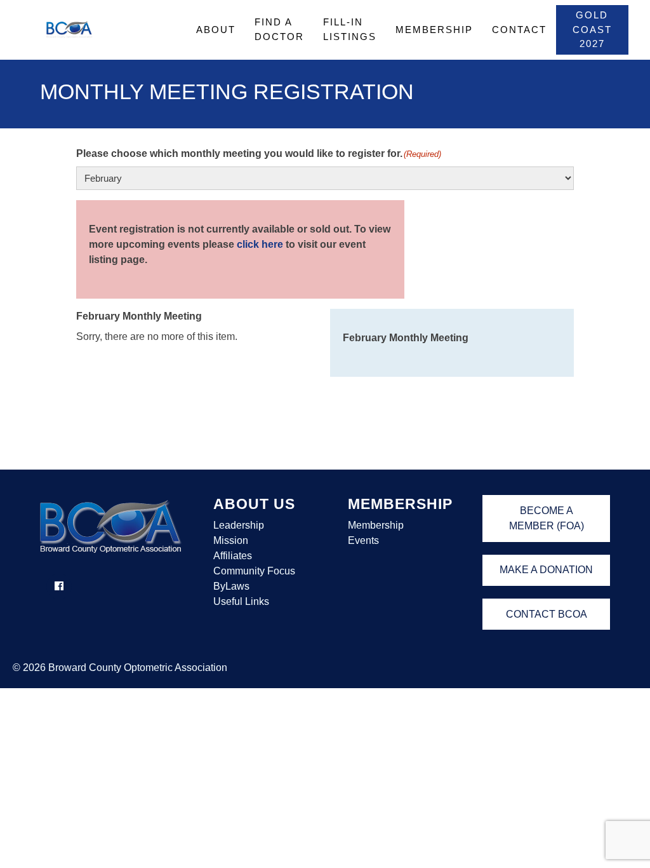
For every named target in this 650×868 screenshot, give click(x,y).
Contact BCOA (546, 614)
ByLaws (231, 586)
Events (363, 540)
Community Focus (254, 571)
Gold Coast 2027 (592, 29)
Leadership (238, 525)
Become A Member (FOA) (546, 518)
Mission (230, 540)
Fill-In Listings (349, 29)
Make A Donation (546, 569)
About (215, 29)
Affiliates (232, 555)
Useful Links (241, 601)
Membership (434, 29)
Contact (519, 29)
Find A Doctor (279, 29)
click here (260, 244)
